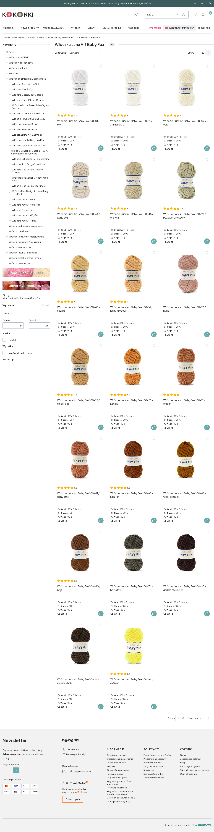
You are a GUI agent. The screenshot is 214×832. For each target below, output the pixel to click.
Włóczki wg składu (18, 68)
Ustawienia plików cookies (120, 797)
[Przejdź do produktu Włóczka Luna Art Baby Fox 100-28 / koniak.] (133, 366)
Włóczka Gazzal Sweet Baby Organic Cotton (31, 107)
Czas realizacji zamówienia (120, 759)
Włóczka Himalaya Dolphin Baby (28, 118)
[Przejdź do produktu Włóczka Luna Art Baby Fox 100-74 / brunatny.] (133, 553)
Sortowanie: (61, 53)
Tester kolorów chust (154, 777)
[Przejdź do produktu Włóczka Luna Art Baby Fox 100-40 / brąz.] (80, 553)
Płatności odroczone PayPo (157, 755)
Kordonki (13, 73)
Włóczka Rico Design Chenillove (28, 164)
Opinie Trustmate (188, 774)
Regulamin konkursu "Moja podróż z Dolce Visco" (120, 792)
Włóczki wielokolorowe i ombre (25, 257)
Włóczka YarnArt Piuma (24, 220)
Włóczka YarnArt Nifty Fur (25, 215)
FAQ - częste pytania (190, 766)
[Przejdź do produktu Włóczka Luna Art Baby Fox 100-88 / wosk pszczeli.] (186, 460)
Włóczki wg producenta (21, 62)
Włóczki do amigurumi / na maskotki (56, 38)
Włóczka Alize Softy (22, 89)
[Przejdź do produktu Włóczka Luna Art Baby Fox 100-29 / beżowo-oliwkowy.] (186, 180)
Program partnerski (153, 762)
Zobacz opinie (72, 799)
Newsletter (149, 770)
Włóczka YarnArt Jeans (23, 199)
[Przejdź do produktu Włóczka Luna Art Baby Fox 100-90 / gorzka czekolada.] (186, 553)
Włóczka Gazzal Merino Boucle (28, 100)
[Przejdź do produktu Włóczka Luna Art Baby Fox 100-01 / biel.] (80, 87)
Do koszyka (101, 148)
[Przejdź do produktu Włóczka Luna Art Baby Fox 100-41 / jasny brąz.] (80, 460)
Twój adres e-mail (11, 764)
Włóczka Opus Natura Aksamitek (29, 145)
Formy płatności (115, 774)
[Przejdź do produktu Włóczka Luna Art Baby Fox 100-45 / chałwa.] (133, 180)
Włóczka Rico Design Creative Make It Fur (30, 179)
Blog (182, 762)
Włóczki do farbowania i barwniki (26, 225)
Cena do (33, 320)
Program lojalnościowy (155, 759)
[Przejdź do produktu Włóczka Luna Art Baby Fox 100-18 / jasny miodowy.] (133, 273)
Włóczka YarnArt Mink (23, 210)
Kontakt (111, 766)
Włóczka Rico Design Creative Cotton (27, 171)
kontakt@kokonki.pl (76, 754)
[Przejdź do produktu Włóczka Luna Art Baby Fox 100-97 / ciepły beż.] (80, 366)
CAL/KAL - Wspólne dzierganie (195, 770)
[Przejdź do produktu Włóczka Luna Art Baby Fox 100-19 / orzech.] (186, 366)
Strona (191, 53)
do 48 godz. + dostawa (20, 353)
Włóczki (32, 38)
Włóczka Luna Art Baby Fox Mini (28, 140)
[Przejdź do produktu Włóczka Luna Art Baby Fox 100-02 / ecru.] (186, 87)
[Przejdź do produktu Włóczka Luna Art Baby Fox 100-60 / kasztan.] (133, 460)
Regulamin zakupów (117, 777)
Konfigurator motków (154, 774)
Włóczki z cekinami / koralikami (25, 241)
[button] (183, 14)
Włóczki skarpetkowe (20, 247)
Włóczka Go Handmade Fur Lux (28, 113)
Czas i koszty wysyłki (117, 755)
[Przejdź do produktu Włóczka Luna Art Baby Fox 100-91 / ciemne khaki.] (80, 646)
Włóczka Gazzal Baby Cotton (27, 94)
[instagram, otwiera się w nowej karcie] (136, 14)
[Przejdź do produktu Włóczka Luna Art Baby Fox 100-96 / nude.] (186, 273)
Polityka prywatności (117, 787)
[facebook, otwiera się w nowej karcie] (128, 14)
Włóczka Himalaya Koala (24, 124)
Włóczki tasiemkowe (20, 263)
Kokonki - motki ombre (13, 38)
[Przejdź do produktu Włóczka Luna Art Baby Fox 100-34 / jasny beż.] (80, 180)
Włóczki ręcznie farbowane (23, 252)
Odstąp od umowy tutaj (118, 801)
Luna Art (12, 340)
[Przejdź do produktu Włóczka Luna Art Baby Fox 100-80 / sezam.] (80, 273)
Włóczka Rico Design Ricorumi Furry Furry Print (30, 192)
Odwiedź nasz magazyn (118, 770)
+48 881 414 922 (73, 749)
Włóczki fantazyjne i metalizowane (26, 236)
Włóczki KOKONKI (18, 57)
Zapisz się (16, 770)
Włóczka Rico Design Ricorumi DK (29, 185)
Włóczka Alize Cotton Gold (26, 84)
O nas (183, 755)
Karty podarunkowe (153, 766)
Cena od (7, 320)
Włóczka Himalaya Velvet (25, 129)
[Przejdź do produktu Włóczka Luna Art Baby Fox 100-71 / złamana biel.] (133, 87)
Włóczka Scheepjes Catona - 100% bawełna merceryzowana (29, 152)
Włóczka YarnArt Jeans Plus (26, 204)
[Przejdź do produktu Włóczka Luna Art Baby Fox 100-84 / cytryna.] (133, 646)
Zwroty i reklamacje (116, 762)
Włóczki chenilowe (18, 231)
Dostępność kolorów (190, 759)
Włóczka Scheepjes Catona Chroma (31, 158)
